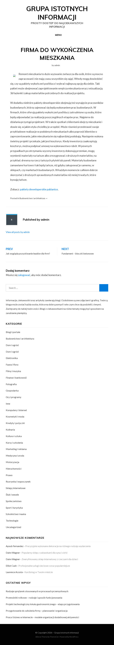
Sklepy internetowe (15, 488)
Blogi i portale (13, 332)
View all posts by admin (18, 232)
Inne (8, 403)
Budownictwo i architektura (32, 198)
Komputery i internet (16, 410)
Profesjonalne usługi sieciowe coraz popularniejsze (44, 565)
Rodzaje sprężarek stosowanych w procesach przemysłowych (37, 591)
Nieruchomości (13, 468)
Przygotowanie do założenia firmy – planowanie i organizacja (37, 610)
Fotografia (11, 384)
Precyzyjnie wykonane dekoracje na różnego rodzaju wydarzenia (58, 546)
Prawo (9, 475)
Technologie (12, 520)
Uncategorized (13, 527)
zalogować (24, 275)
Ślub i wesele (12, 494)
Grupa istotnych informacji (66, 632)
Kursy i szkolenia (14, 442)
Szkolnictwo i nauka (16, 514)
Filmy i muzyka (13, 371)
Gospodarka (12, 390)
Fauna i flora (12, 364)
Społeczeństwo (14, 501)
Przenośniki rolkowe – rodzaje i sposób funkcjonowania (34, 597)
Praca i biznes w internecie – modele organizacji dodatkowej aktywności (42, 617)
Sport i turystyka (14, 507)
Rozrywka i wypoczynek (18, 481)
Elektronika (12, 358)
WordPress (74, 637)
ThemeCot (54, 637)
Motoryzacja (12, 462)
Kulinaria (10, 429)
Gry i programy (13, 397)
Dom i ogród (12, 345)
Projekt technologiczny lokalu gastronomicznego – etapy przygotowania (43, 604)
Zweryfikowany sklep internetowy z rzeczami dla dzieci (50, 559)
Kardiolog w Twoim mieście (38, 572)
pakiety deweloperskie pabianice (39, 189)
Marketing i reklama (16, 449)
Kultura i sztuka (14, 436)
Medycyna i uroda (15, 455)
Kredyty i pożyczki (15, 423)
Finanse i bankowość (16, 377)
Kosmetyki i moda (15, 416)
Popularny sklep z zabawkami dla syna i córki (44, 552)
